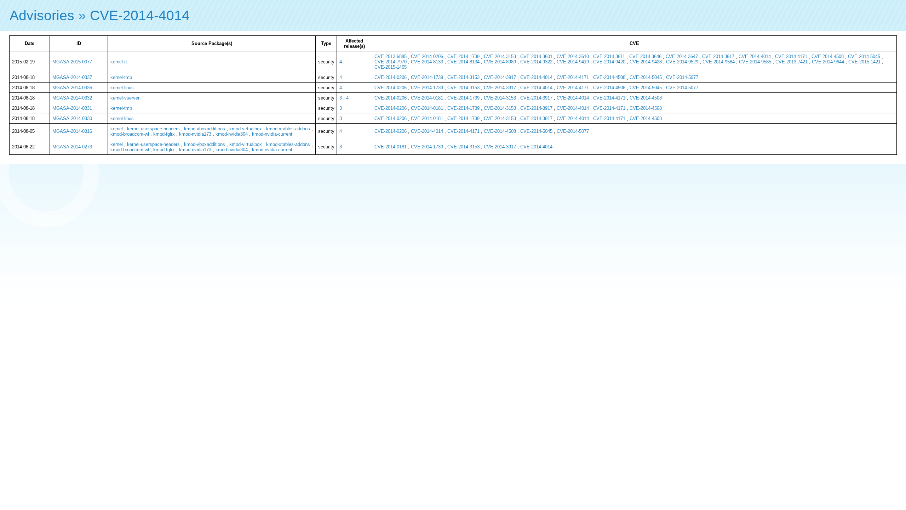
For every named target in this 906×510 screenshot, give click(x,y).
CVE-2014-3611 (609, 56)
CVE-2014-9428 (646, 61)
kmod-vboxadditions (204, 128)
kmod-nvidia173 (195, 134)
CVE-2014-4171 (791, 56)
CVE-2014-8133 (427, 61)
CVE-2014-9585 (755, 61)
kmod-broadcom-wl (129, 134)
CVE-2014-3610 (573, 56)
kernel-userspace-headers (153, 128)
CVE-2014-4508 (828, 56)
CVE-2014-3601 (536, 56)
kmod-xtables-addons (288, 128)
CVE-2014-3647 (682, 56)
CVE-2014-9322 (536, 61)
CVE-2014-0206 (427, 56)
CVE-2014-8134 (463, 61)
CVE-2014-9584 (719, 61)
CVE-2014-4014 (140, 15)
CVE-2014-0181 (427, 98)
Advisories (42, 15)
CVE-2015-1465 (390, 67)
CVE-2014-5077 (682, 77)
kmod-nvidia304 (232, 134)
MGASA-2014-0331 (72, 108)
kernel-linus (122, 87)
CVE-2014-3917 (718, 56)
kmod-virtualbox (245, 128)
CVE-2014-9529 (682, 61)
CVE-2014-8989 (500, 61)
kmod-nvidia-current (272, 134)
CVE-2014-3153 (500, 56)
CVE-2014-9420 (609, 61)
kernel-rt (118, 61)
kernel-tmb (121, 77)
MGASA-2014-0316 (72, 131)
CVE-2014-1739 (463, 56)
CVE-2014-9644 (828, 61)
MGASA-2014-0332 (72, 98)
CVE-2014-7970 (390, 61)
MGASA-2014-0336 (72, 87)
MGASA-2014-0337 (72, 77)
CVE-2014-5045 (864, 56)
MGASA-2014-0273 (72, 146)
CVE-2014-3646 (645, 56)
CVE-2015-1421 (864, 61)
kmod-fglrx (164, 134)
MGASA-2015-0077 (72, 61)
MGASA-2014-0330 (72, 118)
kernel (116, 128)
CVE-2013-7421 (791, 61)
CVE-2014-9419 (573, 61)
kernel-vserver (124, 98)
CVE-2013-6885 (390, 56)
